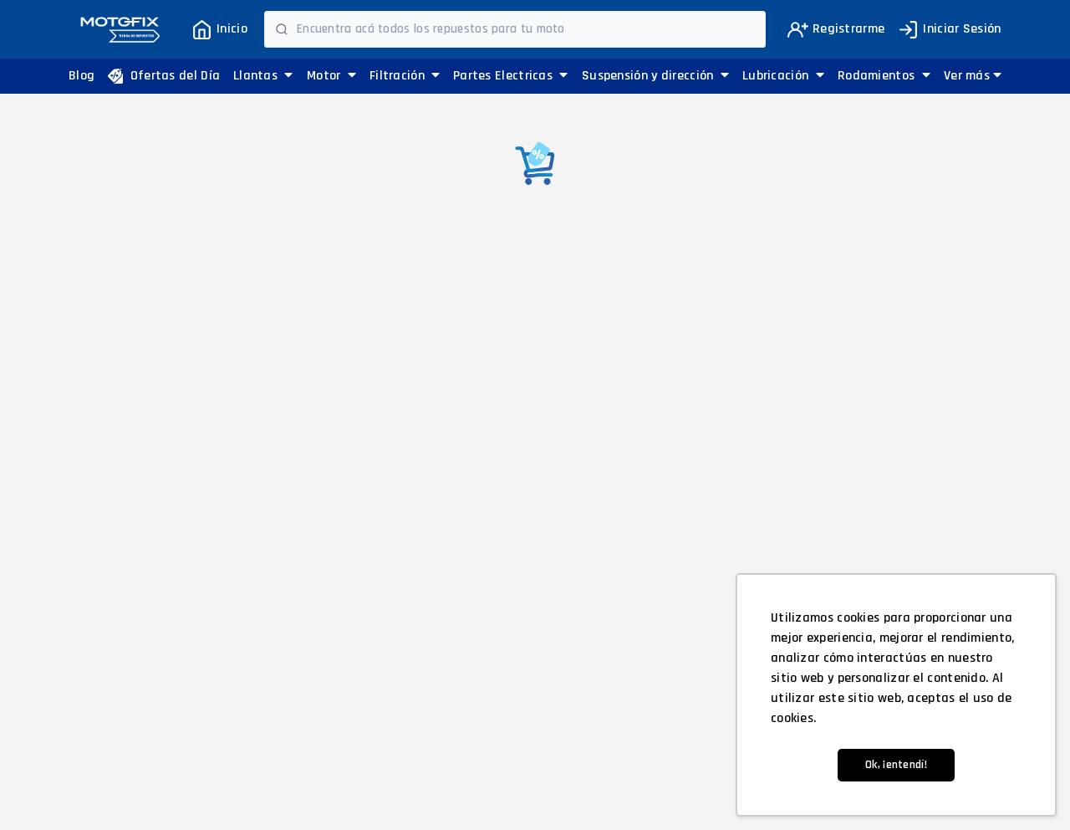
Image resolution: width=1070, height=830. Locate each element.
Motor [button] (325, 76)
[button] (972, 76)
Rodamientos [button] (878, 76)
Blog (81, 76)
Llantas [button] (257, 76)
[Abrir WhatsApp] (42, 787)
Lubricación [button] (777, 76)
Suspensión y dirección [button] (649, 76)
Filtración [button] (398, 76)
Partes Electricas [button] (504, 76)
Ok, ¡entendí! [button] (896, 764)
